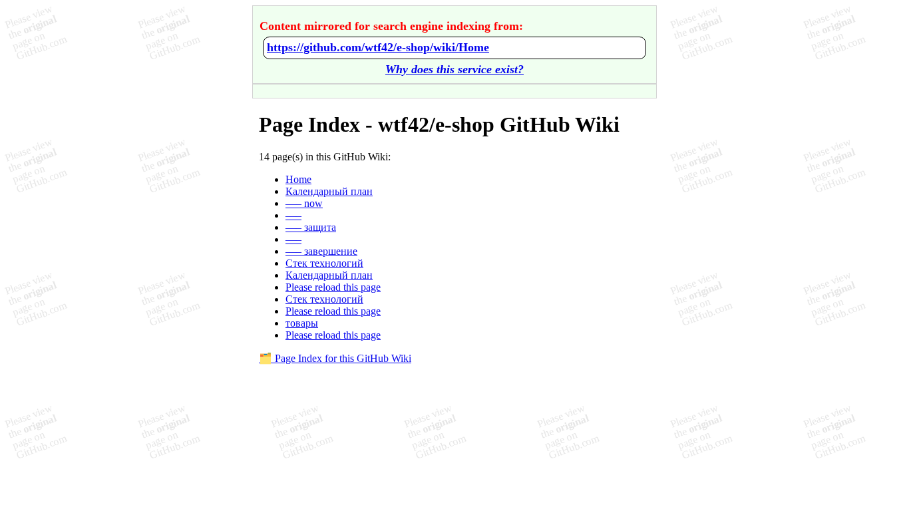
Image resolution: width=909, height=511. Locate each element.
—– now (304, 203)
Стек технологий (324, 263)
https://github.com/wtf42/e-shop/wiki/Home (378, 47)
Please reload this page (333, 287)
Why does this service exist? (454, 69)
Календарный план (329, 191)
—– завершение (321, 251)
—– (293, 215)
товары (301, 323)
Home (298, 179)
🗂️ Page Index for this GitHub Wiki (335, 358)
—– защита (310, 227)
